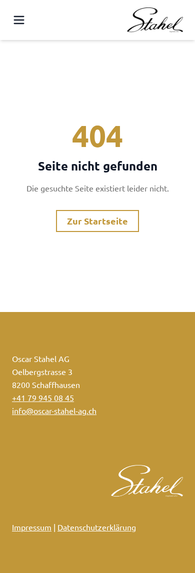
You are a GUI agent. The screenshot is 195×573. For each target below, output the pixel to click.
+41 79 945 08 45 (43, 397)
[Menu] (19, 20)
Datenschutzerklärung (97, 527)
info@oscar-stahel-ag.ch (54, 411)
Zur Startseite (97, 220)
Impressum (32, 527)
